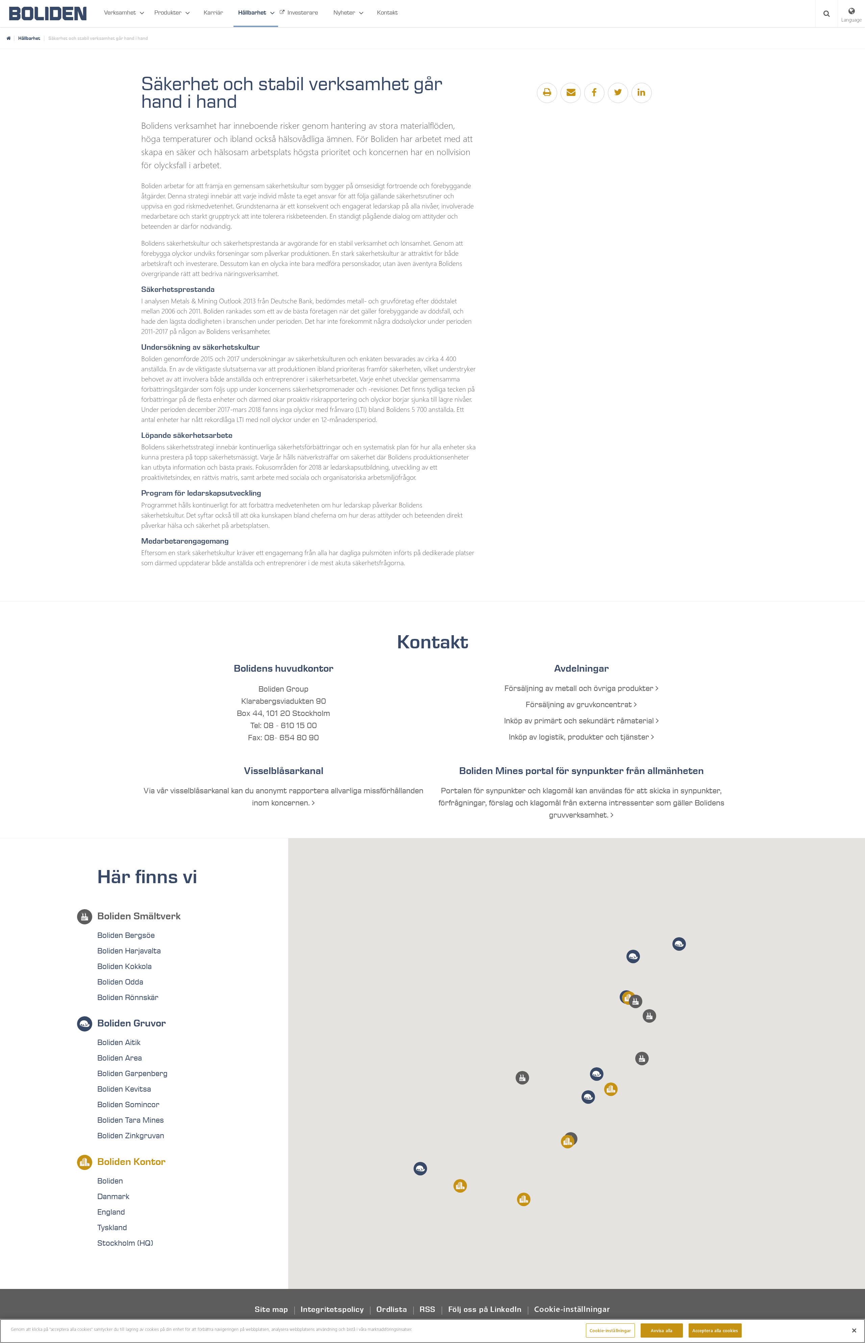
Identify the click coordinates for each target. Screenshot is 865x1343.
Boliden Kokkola (124, 967)
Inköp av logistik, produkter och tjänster (580, 737)
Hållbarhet (252, 13)
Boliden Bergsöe (126, 935)
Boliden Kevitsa (124, 1089)
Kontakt (387, 13)
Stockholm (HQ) (125, 1243)
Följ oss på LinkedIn (485, 1309)
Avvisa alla (661, 1330)
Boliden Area (119, 1058)
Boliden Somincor (128, 1105)
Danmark (113, 1197)
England (111, 1212)
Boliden (110, 1181)
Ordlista (391, 1309)
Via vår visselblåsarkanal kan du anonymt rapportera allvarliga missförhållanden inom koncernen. (283, 797)
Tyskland (112, 1228)
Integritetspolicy (332, 1309)
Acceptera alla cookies (715, 1330)
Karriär (213, 13)
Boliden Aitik (119, 1043)
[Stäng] (854, 1330)
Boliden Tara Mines (130, 1120)
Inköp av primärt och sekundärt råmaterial (580, 721)
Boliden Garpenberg (132, 1074)
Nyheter (344, 13)
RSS (428, 1309)
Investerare (303, 13)
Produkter (167, 13)
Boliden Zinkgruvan (130, 1136)
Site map (271, 1309)
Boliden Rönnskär (127, 998)
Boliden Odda (120, 982)
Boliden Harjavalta (129, 951)
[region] (432, 1331)
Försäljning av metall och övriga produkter (580, 688)
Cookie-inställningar (572, 1308)
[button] (642, 1058)
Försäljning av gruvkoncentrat (580, 705)
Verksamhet (120, 13)
